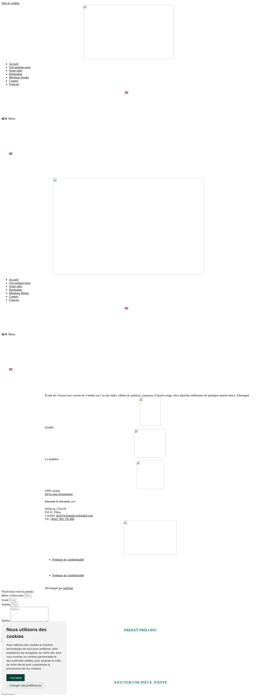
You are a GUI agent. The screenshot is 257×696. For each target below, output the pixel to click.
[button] (128, 118)
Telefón (6, 604)
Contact (13, 80)
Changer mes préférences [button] (25, 685)
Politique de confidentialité (68, 559)
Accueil (13, 63)
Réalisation (15, 74)
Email (5, 600)
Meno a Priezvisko (13, 595)
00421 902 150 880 (62, 519)
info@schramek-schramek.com (74, 515)
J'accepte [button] (15, 677)
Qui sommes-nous (19, 67)
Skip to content (10, 3)
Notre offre (15, 70)
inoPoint (68, 588)
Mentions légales (19, 77)
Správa (6, 620)
